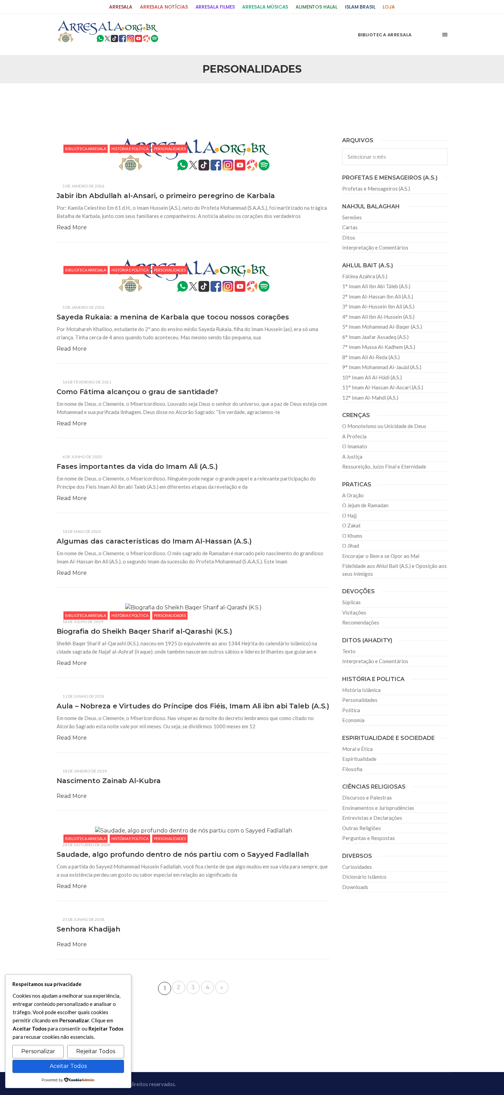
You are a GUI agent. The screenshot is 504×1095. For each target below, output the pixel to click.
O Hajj (349, 515)
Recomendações (360, 622)
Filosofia (352, 769)
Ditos (348, 237)
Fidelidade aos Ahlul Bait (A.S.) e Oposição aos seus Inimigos (394, 570)
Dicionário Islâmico (364, 877)
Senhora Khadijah (88, 929)
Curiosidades (357, 867)
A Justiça (352, 456)
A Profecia (354, 436)
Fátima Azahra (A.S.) (364, 276)
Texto (349, 651)
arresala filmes (215, 7)
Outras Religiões (361, 828)
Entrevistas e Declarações (372, 818)
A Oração (353, 495)
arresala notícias (164, 7)
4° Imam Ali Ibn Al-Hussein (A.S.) (378, 317)
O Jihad (350, 546)
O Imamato (354, 446)
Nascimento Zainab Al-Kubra (108, 781)
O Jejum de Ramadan (365, 505)
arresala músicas (265, 7)
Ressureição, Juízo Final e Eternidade (384, 466)
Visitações (354, 612)
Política (351, 710)
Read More (72, 227)
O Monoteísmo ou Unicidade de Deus (384, 426)
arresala (120, 7)
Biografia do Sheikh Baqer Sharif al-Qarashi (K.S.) (144, 631)
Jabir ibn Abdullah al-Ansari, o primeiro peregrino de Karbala (166, 196)
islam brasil (360, 7)
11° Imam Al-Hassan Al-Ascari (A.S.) (382, 387)
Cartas (350, 227)
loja (389, 7)
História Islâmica (361, 690)
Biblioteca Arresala (85, 148)
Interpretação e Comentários (375, 247)
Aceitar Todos (68, 1066)
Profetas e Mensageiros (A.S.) (376, 188)
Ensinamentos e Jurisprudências (378, 808)
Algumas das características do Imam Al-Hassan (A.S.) (154, 541)
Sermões (352, 217)
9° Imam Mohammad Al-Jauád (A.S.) (381, 367)
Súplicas (351, 602)
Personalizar (38, 1051)
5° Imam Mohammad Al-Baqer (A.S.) (382, 327)
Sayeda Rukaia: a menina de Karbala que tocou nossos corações (173, 317)
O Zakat (351, 525)
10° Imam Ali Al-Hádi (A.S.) (372, 377)
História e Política (129, 148)
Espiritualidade (359, 759)
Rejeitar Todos (95, 1051)
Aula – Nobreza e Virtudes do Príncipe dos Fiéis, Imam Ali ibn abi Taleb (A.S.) (193, 706)
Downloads (355, 887)
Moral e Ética (357, 749)
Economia (353, 720)
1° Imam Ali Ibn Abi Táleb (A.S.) (376, 286)
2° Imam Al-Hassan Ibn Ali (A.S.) (377, 296)
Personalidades (170, 148)
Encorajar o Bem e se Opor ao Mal (380, 556)
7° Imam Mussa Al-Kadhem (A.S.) (378, 347)
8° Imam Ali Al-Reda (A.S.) (371, 357)
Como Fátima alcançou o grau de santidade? (137, 392)
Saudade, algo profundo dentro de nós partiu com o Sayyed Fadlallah (183, 854)
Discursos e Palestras (367, 797)
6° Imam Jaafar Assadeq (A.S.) (375, 337)
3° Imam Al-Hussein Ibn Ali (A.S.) (378, 306)
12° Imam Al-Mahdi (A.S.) (370, 397)
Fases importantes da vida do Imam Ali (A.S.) (137, 466)
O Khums (352, 536)
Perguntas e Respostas (368, 838)
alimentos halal (316, 7)
